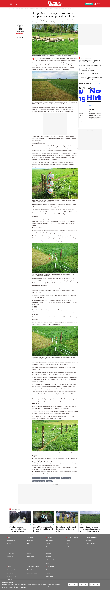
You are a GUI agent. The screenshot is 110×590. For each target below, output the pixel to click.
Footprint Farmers (90, 543)
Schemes (9, 543)
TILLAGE (26, 8)
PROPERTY (45, 8)
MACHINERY (21, 8)
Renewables (49, 550)
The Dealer (10, 556)
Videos (48, 573)
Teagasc (49, 481)
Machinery (49, 546)
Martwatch (29, 569)
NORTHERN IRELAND (62, 8)
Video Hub (9, 579)
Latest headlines (11, 540)
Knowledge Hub (11, 569)
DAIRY (13, 8)
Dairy (28, 546)
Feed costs (36, 478)
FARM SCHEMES (39, 8)
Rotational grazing (38, 481)
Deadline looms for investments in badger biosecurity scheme (18, 529)
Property (48, 553)
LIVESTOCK (30, 537)
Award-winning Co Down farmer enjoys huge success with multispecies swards (90, 529)
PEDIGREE (56, 8)
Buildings (48, 556)
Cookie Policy (24, 587)
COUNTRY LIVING (71, 8)
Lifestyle (68, 546)
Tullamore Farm (90, 540)
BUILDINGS (51, 8)
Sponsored (9, 560)
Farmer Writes (10, 553)
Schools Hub (10, 573)
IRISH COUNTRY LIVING (72, 537)
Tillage (48, 543)
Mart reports (30, 540)
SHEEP (17, 8)
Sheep (28, 550)
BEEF (9, 8)
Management (20, 33)
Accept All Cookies (94, 584)
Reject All (83, 584)
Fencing (44, 478)
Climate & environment (52, 560)
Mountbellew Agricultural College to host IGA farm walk (66, 529)
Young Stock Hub (11, 576)
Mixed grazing (66, 478)
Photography (49, 576)
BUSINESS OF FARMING (33, 566)
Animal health (30, 556)
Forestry (48, 563)
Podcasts (48, 569)
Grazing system (54, 478)
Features (68, 540)
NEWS (11, 524)
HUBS (9, 566)
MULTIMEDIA (51, 566)
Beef (28, 543)
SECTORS (50, 537)
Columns (68, 543)
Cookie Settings (73, 584)
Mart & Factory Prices (32, 573)
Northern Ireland (11, 550)
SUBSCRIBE (89, 3)
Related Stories (16, 509)
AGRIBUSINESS (32, 8)
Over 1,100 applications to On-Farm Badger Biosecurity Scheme (43, 529)
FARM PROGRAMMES (92, 537)
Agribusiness (49, 540)
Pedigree (29, 553)
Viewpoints (10, 546)
